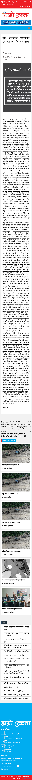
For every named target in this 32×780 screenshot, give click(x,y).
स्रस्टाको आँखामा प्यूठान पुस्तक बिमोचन (12, 609)
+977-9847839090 (17, 738)
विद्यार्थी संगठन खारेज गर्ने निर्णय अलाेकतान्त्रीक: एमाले (16, 660)
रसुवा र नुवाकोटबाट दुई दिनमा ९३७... (11, 465)
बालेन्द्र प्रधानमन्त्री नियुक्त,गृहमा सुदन (14, 690)
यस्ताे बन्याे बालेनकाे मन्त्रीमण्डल (13, 687)
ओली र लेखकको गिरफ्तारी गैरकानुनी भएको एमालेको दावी (16, 666)
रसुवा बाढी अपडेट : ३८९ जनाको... (10, 493)
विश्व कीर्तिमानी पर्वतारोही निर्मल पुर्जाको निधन (13, 580)
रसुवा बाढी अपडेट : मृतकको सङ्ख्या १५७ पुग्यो (16, 640)
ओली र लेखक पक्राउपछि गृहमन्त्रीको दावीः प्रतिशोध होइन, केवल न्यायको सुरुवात (16, 672)
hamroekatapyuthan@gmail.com (13, 743)
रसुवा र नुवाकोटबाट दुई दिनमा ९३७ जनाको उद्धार (16, 628)
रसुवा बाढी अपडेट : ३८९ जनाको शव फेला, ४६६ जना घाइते (16, 634)
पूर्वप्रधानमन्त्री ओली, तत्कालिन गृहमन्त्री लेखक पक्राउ (16, 678)
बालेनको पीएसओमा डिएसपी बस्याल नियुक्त (16, 698)
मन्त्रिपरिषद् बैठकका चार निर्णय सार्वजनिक (16, 683)
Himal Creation (27, 778)
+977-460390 (8, 738)
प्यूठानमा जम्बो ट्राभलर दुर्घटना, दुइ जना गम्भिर (16, 694)
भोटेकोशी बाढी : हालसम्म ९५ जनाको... (11, 551)
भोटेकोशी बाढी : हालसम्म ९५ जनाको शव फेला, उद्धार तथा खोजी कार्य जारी (16, 646)
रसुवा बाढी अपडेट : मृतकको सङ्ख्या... (11, 522)
